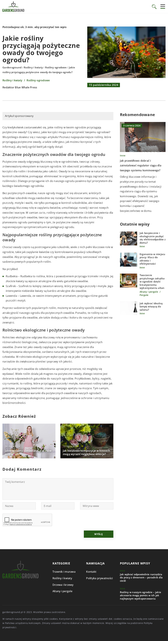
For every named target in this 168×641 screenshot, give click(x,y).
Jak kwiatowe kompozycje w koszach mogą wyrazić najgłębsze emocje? (86, 452)
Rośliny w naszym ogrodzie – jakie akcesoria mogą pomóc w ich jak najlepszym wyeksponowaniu (140, 595)
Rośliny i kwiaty (12, 80)
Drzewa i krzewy (63, 585)
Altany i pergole (62, 591)
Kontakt (91, 571)
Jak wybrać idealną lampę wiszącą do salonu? (151, 306)
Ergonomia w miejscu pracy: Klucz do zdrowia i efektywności (152, 259)
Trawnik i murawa (63, 571)
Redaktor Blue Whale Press (19, 87)
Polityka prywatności (99, 578)
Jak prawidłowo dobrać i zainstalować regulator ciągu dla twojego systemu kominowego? (140, 165)
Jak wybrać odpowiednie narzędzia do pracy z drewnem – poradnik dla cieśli (141, 577)
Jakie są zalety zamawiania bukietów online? (28, 452)
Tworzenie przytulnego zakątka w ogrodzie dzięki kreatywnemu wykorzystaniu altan (152, 282)
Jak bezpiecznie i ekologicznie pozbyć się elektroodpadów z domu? (153, 237)
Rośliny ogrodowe (38, 80)
